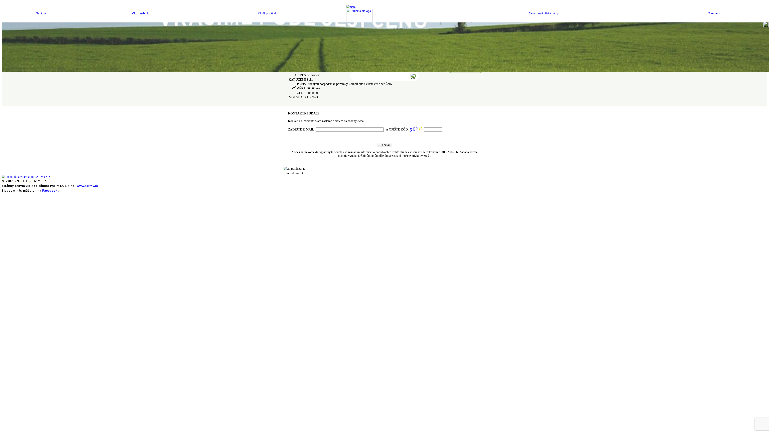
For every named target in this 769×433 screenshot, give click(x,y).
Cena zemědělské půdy (543, 13)
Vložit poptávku (268, 13)
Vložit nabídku (141, 13)
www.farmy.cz (88, 185)
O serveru (714, 13)
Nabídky (41, 13)
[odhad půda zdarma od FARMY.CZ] (26, 176)
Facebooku (50, 190)
